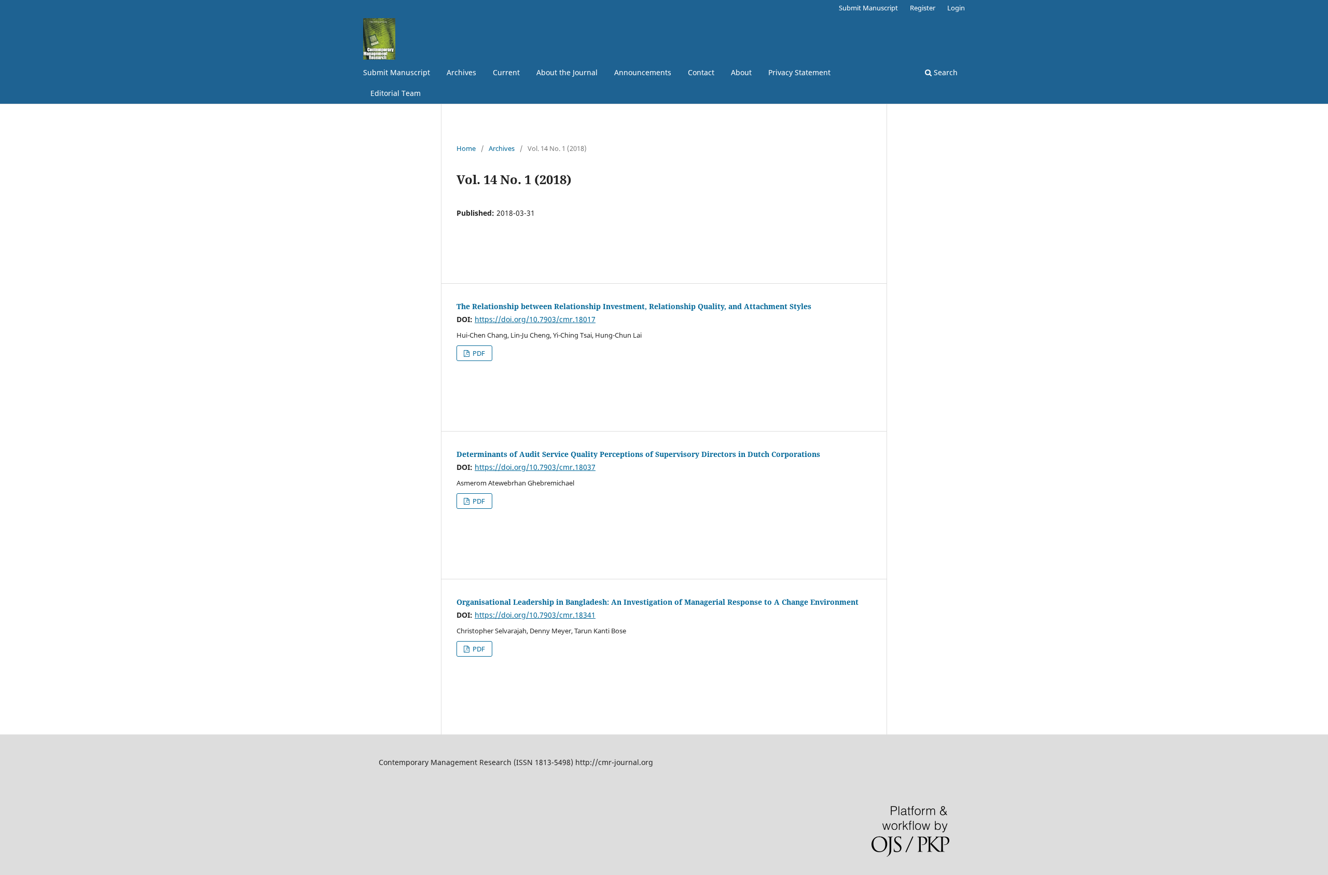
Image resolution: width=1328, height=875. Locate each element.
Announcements (642, 72)
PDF (478, 353)
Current (506, 72)
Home (466, 148)
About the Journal (567, 72)
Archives (461, 72)
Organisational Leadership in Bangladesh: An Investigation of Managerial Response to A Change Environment (658, 602)
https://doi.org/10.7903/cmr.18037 (535, 467)
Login (956, 7)
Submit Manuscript (396, 72)
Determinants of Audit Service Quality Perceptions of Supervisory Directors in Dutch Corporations (638, 454)
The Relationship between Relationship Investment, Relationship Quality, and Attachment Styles (634, 306)
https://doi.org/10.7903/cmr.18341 (535, 615)
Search (945, 72)
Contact (701, 72)
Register (922, 7)
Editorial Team (395, 93)
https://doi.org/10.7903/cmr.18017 (535, 319)
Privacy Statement (799, 72)
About (741, 72)
